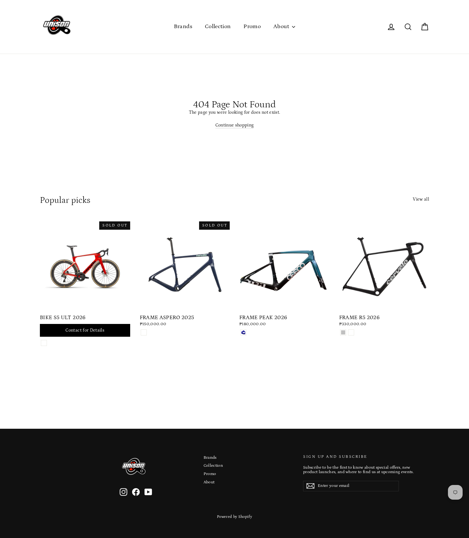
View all (421, 199)
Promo (252, 26)
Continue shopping (234, 125)
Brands (183, 26)
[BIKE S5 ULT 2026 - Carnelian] (44, 343)
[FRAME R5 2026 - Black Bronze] (351, 332)
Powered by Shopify (234, 517)
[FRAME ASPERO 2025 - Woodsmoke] (143, 332)
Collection (218, 26)
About (281, 26)
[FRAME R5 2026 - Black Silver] (343, 332)
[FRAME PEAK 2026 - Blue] (243, 332)
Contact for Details (84, 330)
